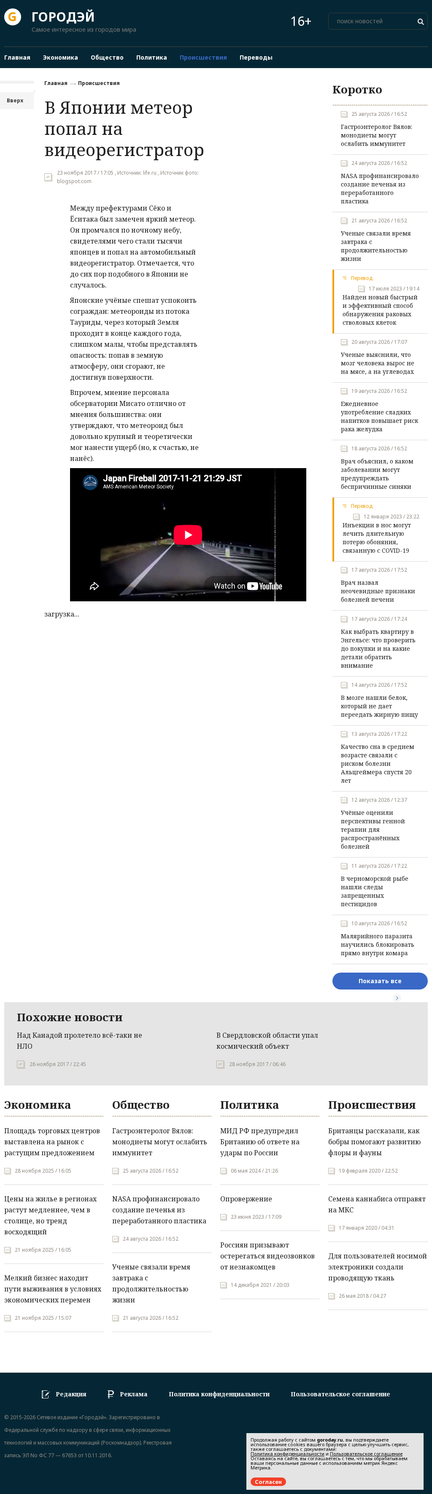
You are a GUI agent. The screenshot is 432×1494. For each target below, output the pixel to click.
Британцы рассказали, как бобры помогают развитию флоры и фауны (374, 1141)
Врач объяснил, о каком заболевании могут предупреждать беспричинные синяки (377, 474)
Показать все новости (380, 983)
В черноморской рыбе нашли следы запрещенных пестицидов (374, 891)
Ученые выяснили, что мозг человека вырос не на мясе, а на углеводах (377, 363)
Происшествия (99, 83)
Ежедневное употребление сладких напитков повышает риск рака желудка (379, 416)
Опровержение (246, 1198)
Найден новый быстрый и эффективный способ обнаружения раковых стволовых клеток (380, 309)
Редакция (71, 1394)
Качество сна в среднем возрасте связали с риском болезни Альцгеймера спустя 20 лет (377, 763)
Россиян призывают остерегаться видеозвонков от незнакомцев (267, 1256)
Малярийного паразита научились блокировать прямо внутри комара (377, 944)
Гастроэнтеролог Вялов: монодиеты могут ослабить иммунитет (376, 135)
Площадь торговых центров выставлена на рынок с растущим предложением (52, 1141)
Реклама (134, 1394)
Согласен (268, 1482)
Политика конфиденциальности (219, 1394)
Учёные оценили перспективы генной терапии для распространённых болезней (373, 829)
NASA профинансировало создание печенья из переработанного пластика (380, 188)
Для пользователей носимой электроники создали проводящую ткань (377, 1267)
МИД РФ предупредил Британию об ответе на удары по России (260, 1141)
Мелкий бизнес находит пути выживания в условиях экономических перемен (52, 1289)
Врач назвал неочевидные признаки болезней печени (378, 590)
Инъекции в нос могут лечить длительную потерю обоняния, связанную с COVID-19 (377, 537)
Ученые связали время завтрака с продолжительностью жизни (376, 246)
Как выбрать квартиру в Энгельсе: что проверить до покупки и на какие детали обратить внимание (378, 648)
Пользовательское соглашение (340, 1394)
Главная (56, 83)
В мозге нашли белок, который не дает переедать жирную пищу (379, 706)
